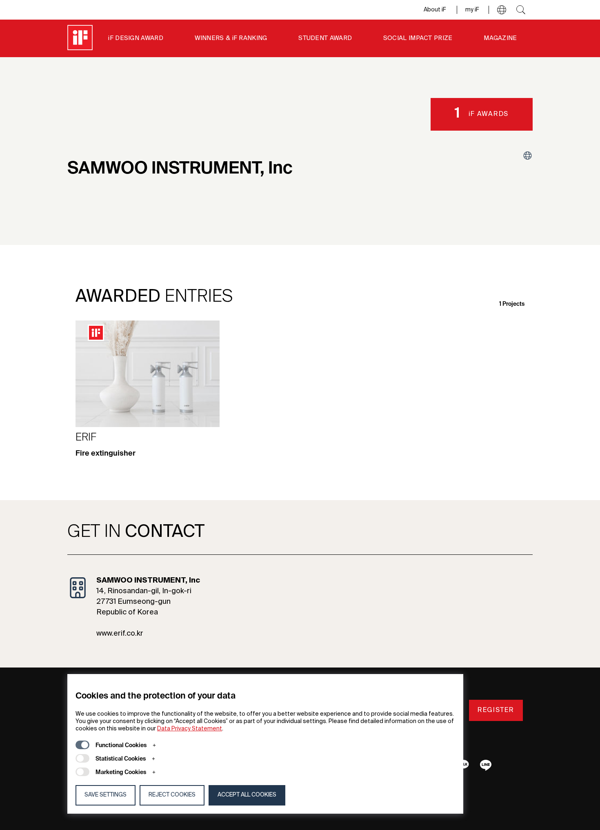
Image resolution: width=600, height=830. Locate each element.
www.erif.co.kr (119, 633)
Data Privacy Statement (189, 729)
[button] (501, 10)
